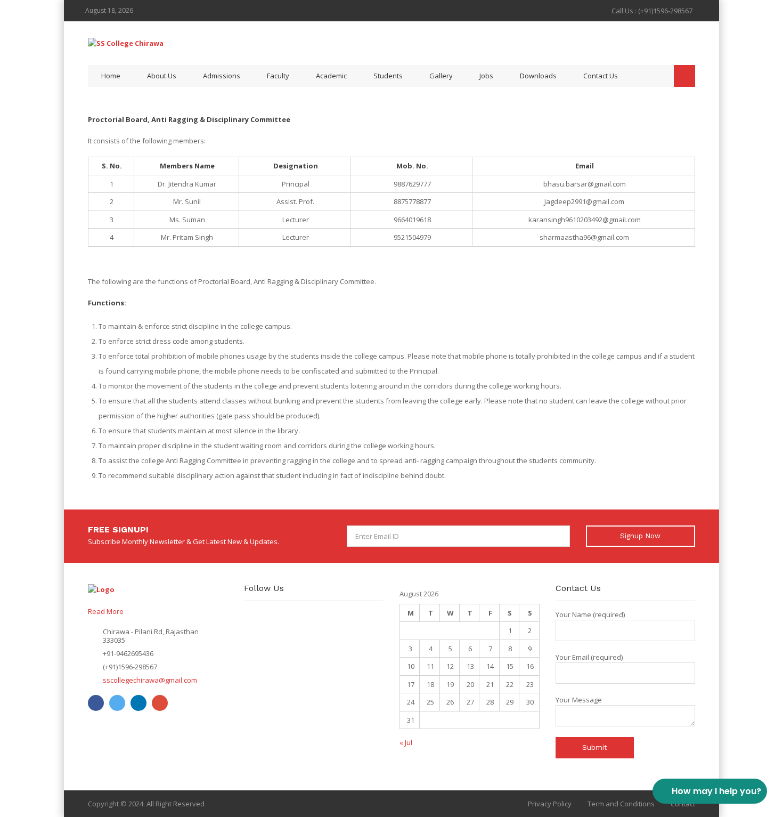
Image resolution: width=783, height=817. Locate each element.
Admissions (221, 75)
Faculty (278, 75)
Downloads (538, 75)
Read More (106, 611)
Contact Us (600, 75)
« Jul (405, 742)
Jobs (486, 75)
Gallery (441, 75)
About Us (161, 75)
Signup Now (640, 536)
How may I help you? (716, 791)
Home (110, 75)
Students (388, 75)
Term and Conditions (621, 803)
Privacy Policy (550, 803)
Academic (331, 75)
